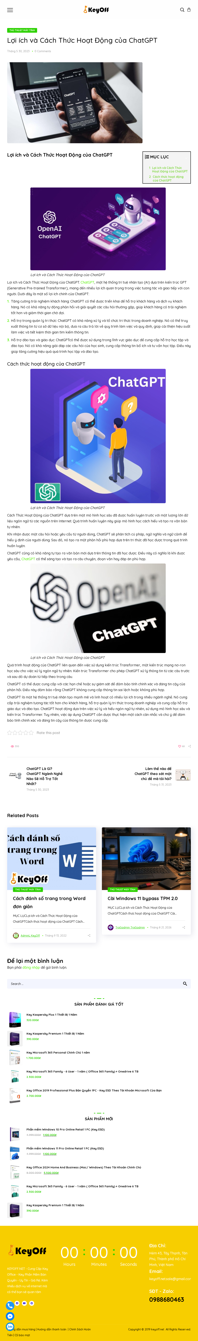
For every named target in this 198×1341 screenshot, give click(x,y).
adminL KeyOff (30, 935)
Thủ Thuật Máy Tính (22, 30)
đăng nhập (31, 967)
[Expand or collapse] (186, 158)
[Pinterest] (31, 1303)
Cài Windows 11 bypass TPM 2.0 (143, 898)
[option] (51, 885)
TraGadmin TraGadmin (130, 927)
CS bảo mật (22, 1335)
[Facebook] (17, 1303)
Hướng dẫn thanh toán (51, 1329)
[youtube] (24, 1303)
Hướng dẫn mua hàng (21, 1329)
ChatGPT (87, 282)
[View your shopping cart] (189, 9)
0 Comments (43, 51)
